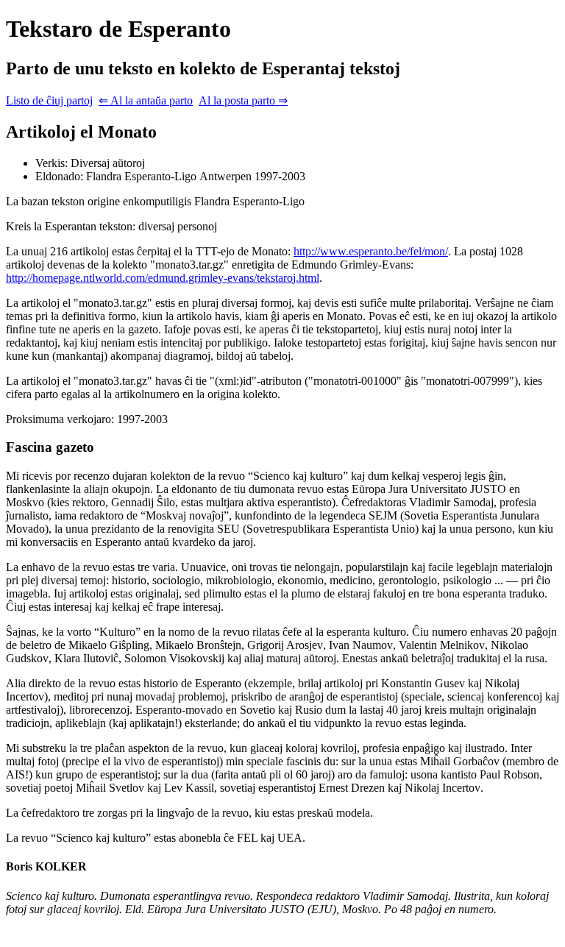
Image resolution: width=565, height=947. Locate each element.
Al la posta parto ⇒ (243, 100)
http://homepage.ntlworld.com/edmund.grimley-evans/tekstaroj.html (162, 278)
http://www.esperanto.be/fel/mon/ (371, 251)
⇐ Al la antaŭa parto (146, 100)
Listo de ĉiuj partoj (49, 100)
